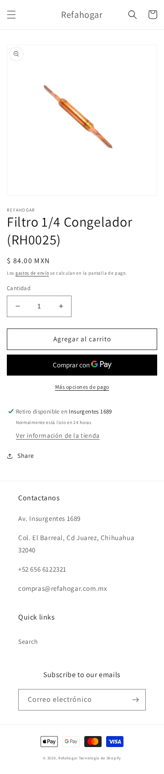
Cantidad (19, 288)
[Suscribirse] (135, 699)
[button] (11, 15)
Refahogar (67, 757)
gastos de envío (32, 273)
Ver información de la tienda (58, 435)
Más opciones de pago (82, 386)
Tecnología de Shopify (100, 757)
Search (28, 641)
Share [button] (25, 455)
